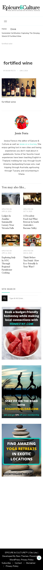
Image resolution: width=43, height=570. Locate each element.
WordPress (15, 559)
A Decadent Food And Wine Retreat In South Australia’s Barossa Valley (31, 222)
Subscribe (6, 563)
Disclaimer (31, 563)
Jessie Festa (11, 71)
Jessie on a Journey (28, 144)
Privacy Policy (27, 559)
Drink (13, 29)
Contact (18, 563)
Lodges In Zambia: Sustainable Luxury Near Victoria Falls (8, 222)
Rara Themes (22, 556)
